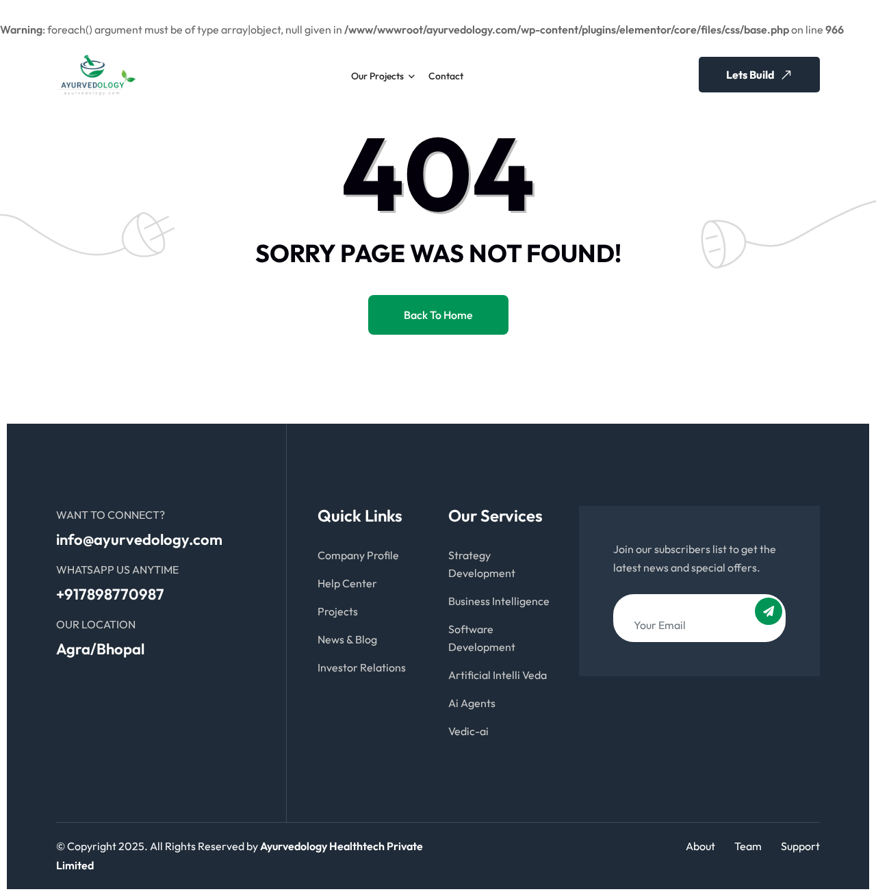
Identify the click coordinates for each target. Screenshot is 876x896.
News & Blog (347, 639)
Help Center (347, 583)
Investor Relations (362, 667)
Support (800, 846)
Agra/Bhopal (100, 648)
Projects (338, 611)
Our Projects (377, 76)
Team (748, 846)
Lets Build (751, 74)
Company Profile (358, 555)
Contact (445, 76)
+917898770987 (110, 594)
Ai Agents (471, 703)
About (700, 846)
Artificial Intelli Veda (497, 675)
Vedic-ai (468, 731)
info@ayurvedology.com (139, 539)
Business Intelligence (499, 601)
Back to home (438, 315)
